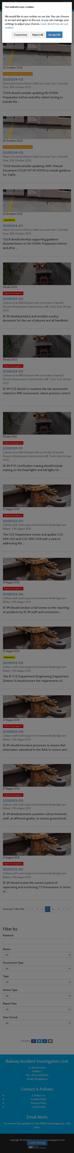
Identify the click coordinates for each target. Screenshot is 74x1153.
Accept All (54, 34)
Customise (20, 34)
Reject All (37, 34)
